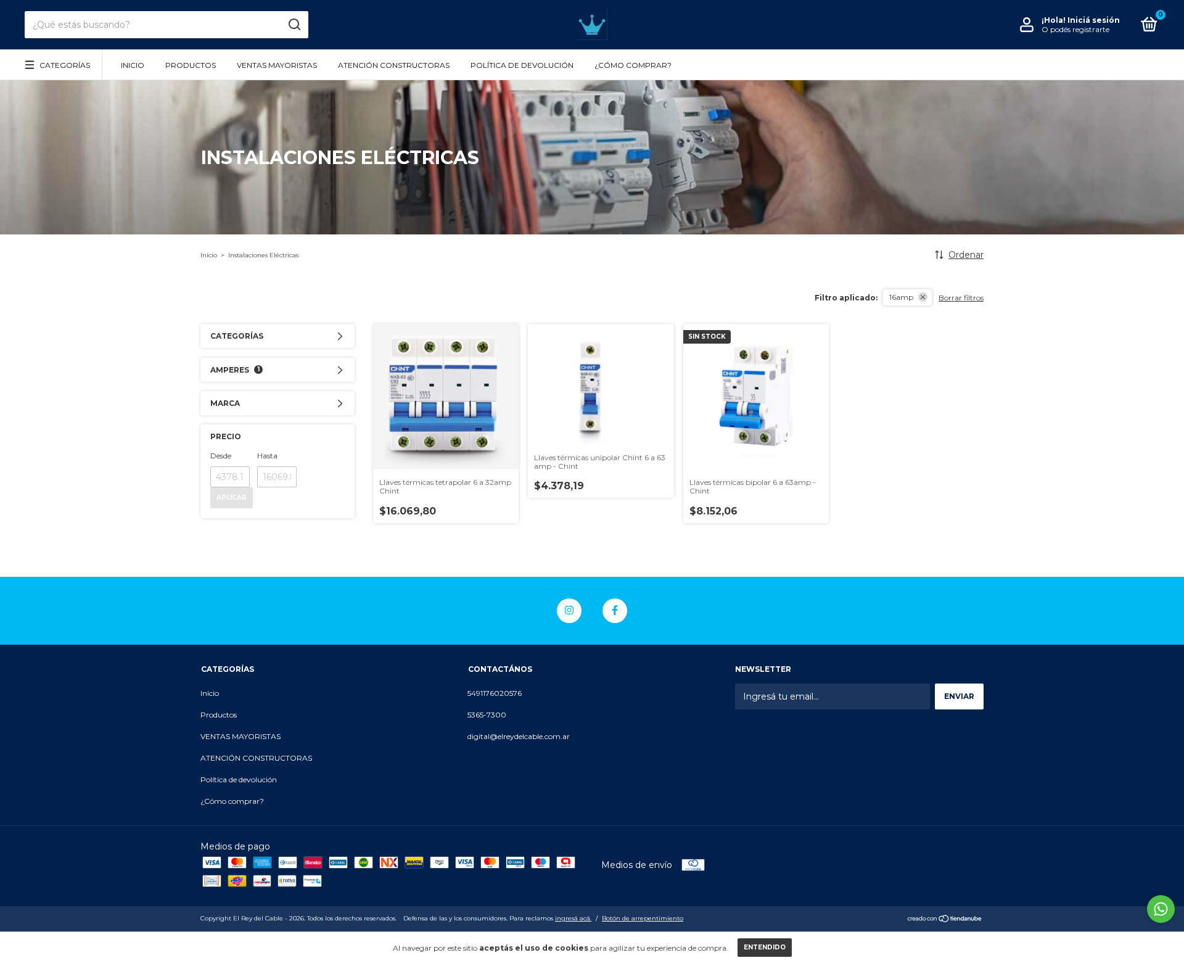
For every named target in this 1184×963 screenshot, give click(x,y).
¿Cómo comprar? (633, 65)
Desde (220, 455)
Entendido (765, 947)
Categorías (64, 65)
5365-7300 (486, 714)
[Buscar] (294, 25)
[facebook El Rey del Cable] (614, 610)
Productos (190, 65)
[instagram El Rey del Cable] (569, 610)
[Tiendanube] (945, 919)
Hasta (267, 455)
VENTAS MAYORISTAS (277, 65)
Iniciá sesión (1093, 20)
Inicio (132, 65)
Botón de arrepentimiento (642, 918)
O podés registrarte (1075, 29)
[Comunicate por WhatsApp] (1161, 909)
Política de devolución (522, 65)
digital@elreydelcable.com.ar (518, 736)
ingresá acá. (573, 918)
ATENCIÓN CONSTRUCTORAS (394, 65)
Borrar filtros (961, 297)
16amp (901, 297)
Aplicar (231, 498)
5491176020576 (494, 693)
